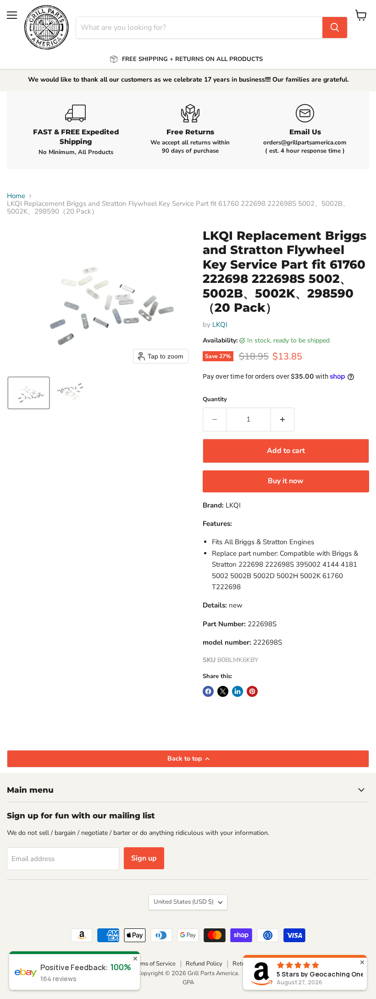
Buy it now (286, 481)
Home (16, 196)
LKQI (219, 324)
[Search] (334, 27)
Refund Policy (204, 964)
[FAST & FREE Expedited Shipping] (75, 130)
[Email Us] (305, 129)
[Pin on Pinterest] (252, 691)
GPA (188, 982)
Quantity (215, 399)
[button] (28, 392)
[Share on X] (222, 691)
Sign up (144, 858)
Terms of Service (154, 964)
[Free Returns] (190, 129)
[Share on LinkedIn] (237, 691)
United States (184, 902)
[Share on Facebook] (208, 691)
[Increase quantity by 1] (282, 419)
